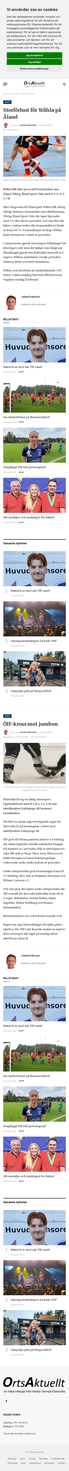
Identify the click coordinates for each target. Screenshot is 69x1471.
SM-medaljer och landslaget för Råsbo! (28, 517)
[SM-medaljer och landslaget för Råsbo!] (34, 495)
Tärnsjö (32, 1458)
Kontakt (61, 1463)
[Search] (64, 84)
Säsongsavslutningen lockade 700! (33, 640)
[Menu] (5, 84)
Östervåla (43, 1458)
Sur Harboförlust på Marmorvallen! (26, 417)
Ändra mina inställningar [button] (34, 68)
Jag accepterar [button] (34, 55)
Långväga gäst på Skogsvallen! (31, 691)
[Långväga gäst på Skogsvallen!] (34, 668)
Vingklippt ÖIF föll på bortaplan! (24, 467)
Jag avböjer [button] (34, 62)
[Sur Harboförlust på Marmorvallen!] (34, 394)
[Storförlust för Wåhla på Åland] (34, 156)
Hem (5, 94)
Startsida (12, 1458)
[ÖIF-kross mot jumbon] (34, 763)
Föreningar (12, 1463)
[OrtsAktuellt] (34, 84)
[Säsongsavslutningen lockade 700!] (34, 618)
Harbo (22, 1458)
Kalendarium (35, 1463)
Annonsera (49, 1463)
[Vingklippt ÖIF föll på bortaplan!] (34, 445)
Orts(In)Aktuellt (57, 1458)
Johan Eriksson (27, 125)
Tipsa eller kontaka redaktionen (19, 1433)
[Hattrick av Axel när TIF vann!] (34, 344)
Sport (7, 102)
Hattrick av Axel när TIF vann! (22, 367)
